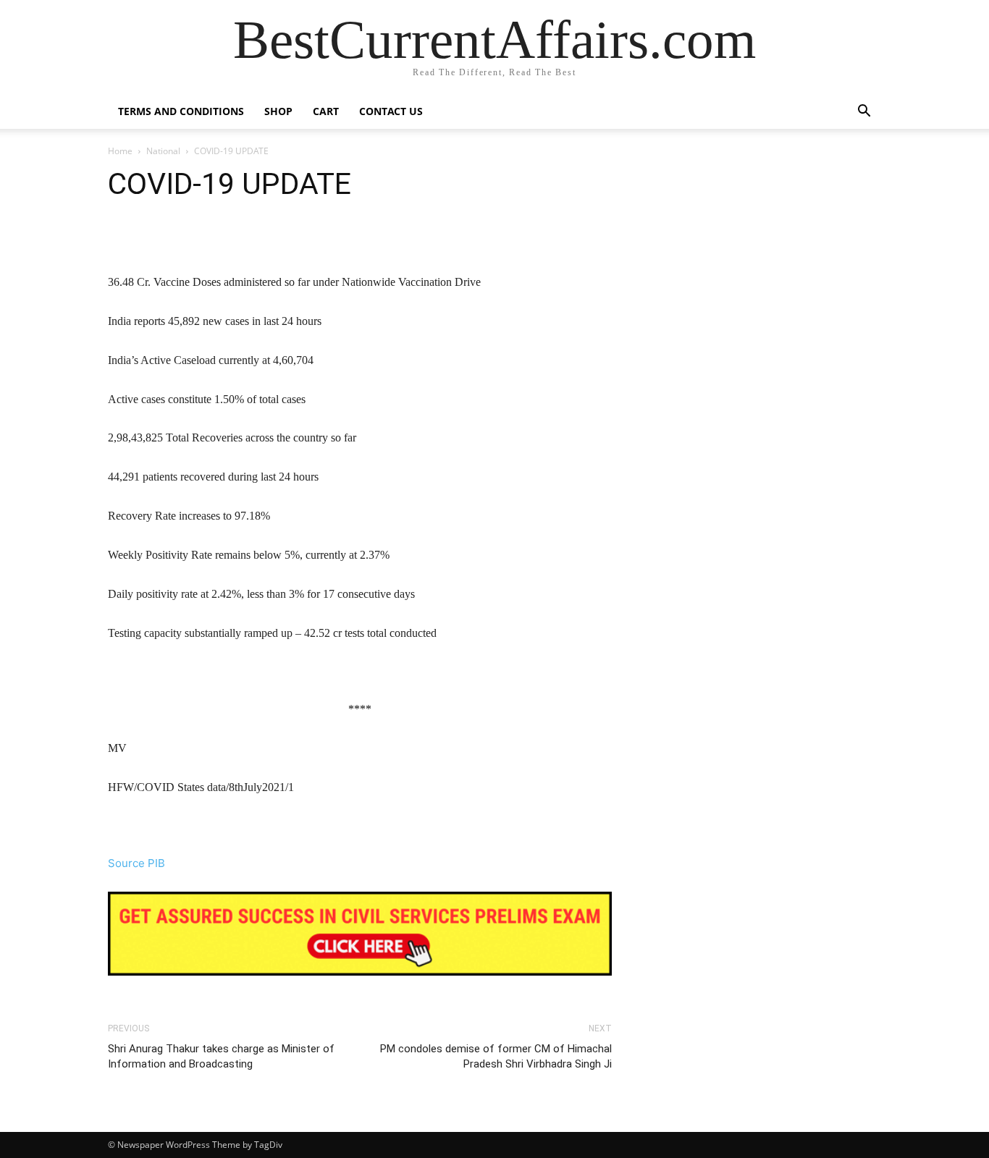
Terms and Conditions (181, 111)
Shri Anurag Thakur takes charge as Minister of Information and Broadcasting (221, 1056)
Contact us (391, 111)
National (163, 151)
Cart (326, 111)
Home (120, 151)
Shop (278, 111)
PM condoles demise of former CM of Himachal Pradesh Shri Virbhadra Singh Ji (496, 1056)
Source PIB (136, 863)
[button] (863, 112)
